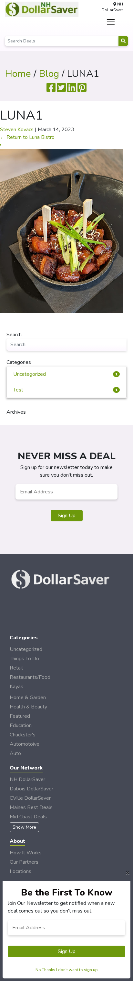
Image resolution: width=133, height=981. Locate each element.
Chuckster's (23, 734)
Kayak (16, 686)
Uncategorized (65, 374)
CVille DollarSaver (30, 798)
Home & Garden (28, 697)
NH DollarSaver (27, 779)
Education (21, 725)
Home (18, 73)
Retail (16, 667)
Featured (20, 716)
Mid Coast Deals (28, 816)
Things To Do (24, 658)
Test (65, 389)
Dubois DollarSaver (31, 788)
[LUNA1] (61, 230)
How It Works (26, 852)
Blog (49, 73)
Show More (24, 827)
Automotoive (24, 744)
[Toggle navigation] (111, 21)
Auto (15, 753)
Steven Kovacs (17, 129)
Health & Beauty (28, 706)
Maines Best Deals (31, 807)
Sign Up (67, 515)
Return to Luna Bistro (27, 137)
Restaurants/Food (30, 677)
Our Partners (24, 862)
